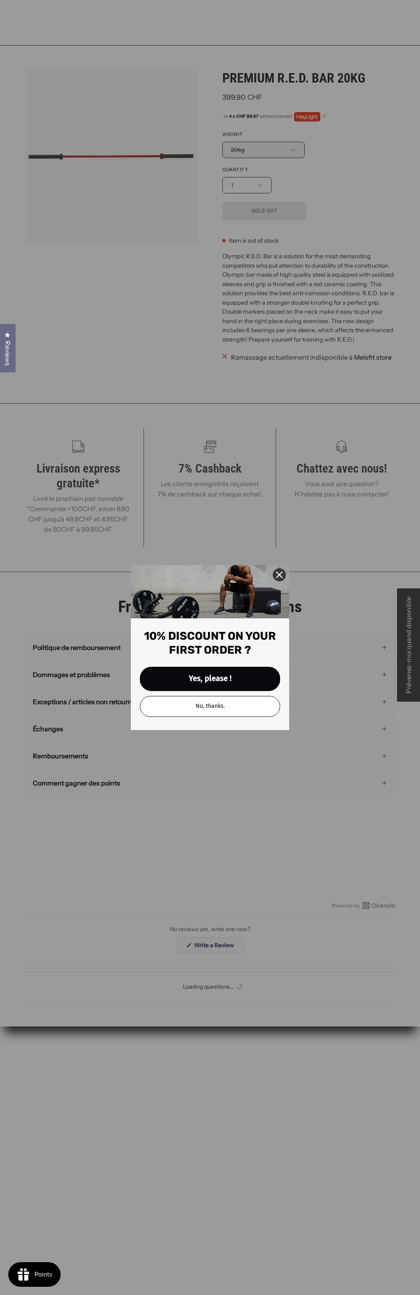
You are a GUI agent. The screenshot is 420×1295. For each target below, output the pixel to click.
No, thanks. (210, 706)
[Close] (279, 575)
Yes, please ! (210, 678)
